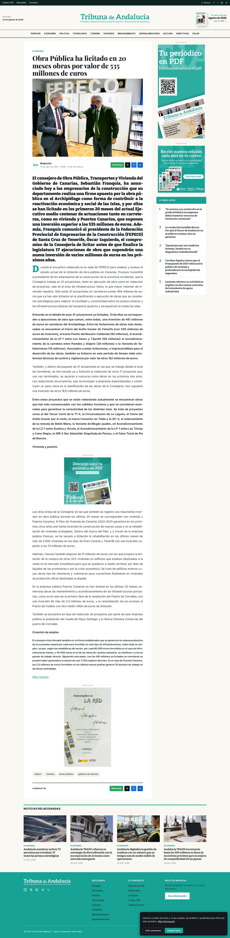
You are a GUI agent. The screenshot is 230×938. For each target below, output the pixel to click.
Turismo (95, 33)
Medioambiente (127, 33)
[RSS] (48, 889)
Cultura (168, 33)
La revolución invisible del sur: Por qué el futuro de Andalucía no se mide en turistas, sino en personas (184, 232)
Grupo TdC (134, 900)
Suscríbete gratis (177, 896)
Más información (166, 921)
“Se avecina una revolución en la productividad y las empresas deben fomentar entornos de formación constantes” (183, 214)
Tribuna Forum (136, 905)
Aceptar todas (174, 930)
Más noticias (40, 677)
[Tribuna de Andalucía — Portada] (115, 18)
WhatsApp (117, 165)
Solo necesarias (153, 930)
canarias (50, 774)
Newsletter (21, 2)
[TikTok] (226, 3)
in (140, 165)
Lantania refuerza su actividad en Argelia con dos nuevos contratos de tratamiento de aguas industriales (184, 286)
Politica (64, 33)
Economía (50, 33)
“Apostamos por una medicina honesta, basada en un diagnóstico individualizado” (182, 248)
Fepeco (37, 774)
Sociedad (108, 33)
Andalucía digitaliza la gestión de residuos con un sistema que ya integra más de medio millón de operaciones (136, 854)
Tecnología (80, 33)
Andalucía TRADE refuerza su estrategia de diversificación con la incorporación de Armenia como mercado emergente (91, 854)
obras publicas (66, 774)
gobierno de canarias (88, 774)
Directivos (182, 33)
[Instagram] (222, 3)
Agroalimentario (149, 33)
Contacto (33, 2)
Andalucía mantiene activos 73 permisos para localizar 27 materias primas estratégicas (42, 852)
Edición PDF (8, 2)
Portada (36, 33)
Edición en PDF (136, 886)
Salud (195, 33)
